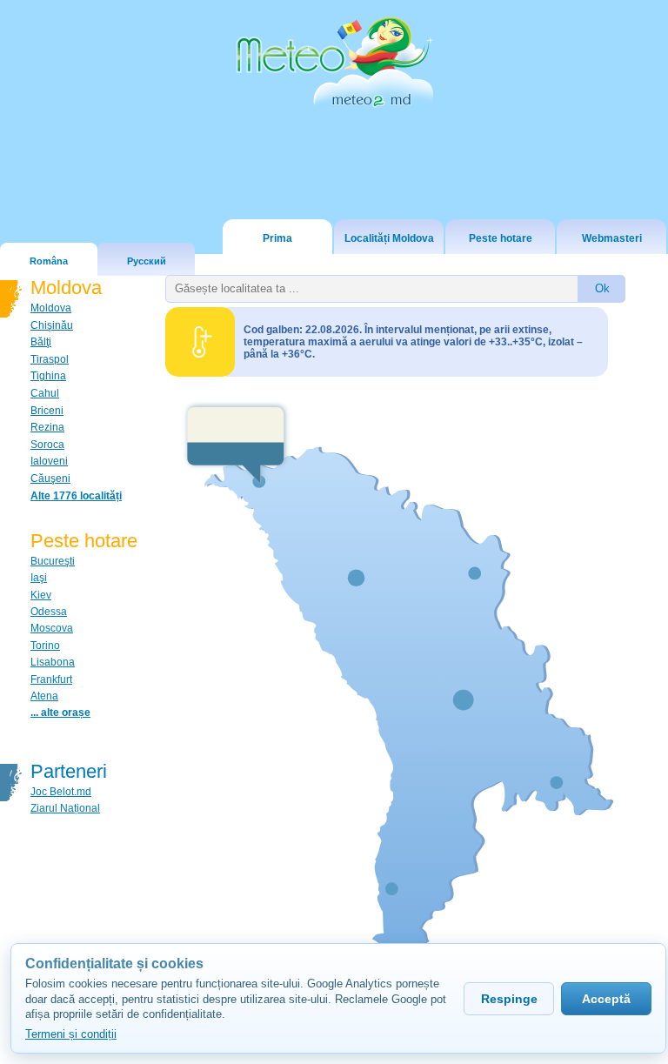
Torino (45, 645)
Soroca (47, 444)
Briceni (46, 411)
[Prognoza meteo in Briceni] (235, 442)
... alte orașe (60, 712)
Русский (146, 261)
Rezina (47, 427)
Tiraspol (49, 359)
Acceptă (606, 999)
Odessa (48, 612)
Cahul (44, 393)
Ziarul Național (65, 808)
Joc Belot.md (60, 792)
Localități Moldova (389, 238)
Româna (49, 261)
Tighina (48, 376)
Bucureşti (52, 561)
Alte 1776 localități (76, 496)
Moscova (51, 628)
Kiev (40, 595)
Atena (44, 696)
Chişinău (51, 325)
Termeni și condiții (71, 1034)
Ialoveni (49, 461)
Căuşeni (50, 478)
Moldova (50, 308)
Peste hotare (500, 238)
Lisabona (52, 662)
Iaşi (38, 578)
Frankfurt (51, 679)
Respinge (509, 999)
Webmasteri (612, 238)
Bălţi (40, 342)
